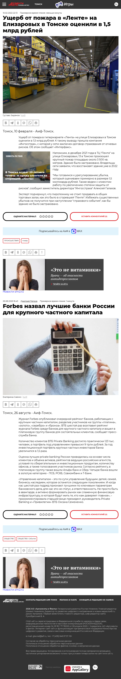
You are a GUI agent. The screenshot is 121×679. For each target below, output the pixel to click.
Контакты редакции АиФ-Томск (41, 600)
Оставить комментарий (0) (94, 216)
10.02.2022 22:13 (10, 13)
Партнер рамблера (53, 667)
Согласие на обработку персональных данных (49, 641)
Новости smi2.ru (13, 291)
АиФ (23, 115)
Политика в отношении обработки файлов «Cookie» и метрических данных (63, 646)
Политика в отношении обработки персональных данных (54, 643)
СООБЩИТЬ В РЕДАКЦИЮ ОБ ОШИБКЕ (96, 600)
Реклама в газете (68, 600)
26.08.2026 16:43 (10, 301)
